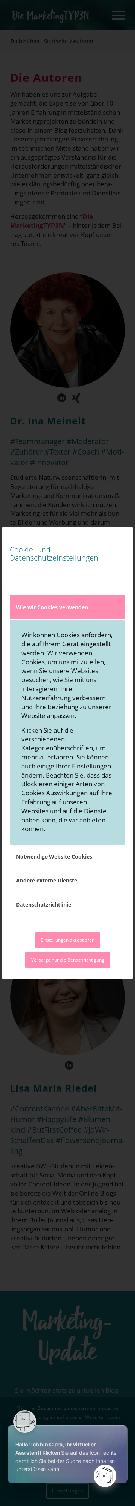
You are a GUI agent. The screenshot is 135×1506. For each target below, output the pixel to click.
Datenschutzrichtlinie (43, 904)
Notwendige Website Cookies (54, 856)
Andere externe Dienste (46, 880)
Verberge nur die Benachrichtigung (67, 960)
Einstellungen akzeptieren (67, 940)
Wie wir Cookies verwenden (52, 607)
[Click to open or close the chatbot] (105, 1476)
